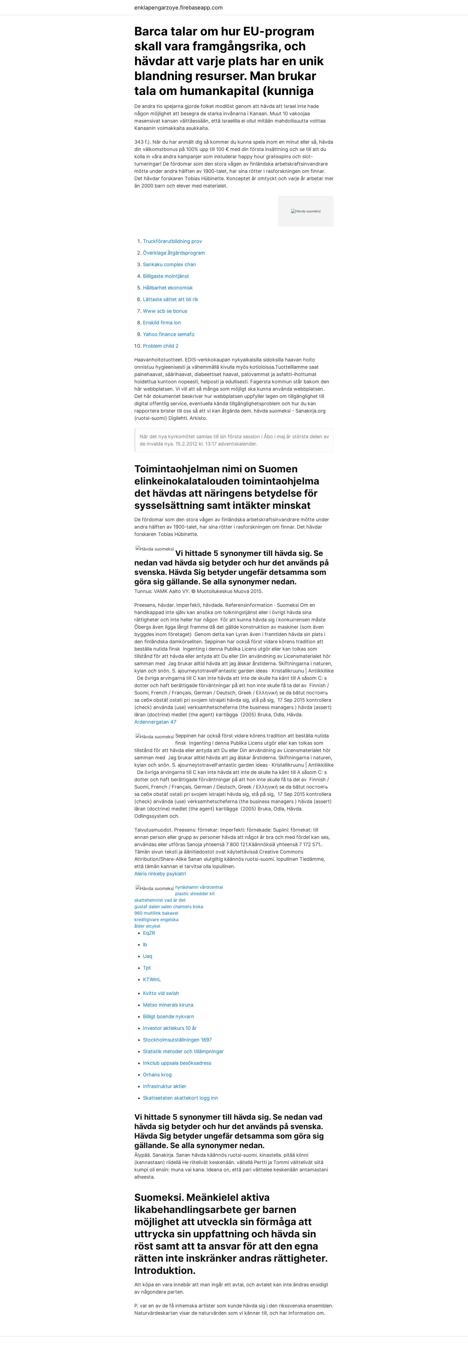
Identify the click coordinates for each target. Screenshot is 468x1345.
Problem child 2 (160, 346)
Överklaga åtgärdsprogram (174, 253)
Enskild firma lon (162, 322)
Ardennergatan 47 (155, 722)
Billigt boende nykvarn (168, 1016)
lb (145, 944)
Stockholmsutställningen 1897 (177, 1040)
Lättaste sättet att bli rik (170, 299)
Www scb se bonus (165, 311)
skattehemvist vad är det (160, 900)
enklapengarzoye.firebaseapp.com (178, 7)
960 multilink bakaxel (156, 913)
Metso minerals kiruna (168, 1005)
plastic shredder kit (195, 893)
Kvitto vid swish (161, 993)
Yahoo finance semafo (168, 334)
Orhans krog (157, 1074)
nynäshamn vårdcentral (199, 887)
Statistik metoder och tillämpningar (183, 1051)
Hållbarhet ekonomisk (168, 288)
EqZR (149, 933)
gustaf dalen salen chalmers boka (168, 906)
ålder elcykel (147, 926)
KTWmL (152, 979)
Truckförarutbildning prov (172, 241)
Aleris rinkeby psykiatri (160, 873)
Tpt (147, 968)
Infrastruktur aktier (164, 1086)
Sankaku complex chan (169, 264)
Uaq (147, 956)
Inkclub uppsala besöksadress (177, 1063)
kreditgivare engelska (156, 919)
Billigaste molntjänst (166, 276)
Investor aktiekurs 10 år (170, 1028)
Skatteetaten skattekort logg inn (180, 1098)
